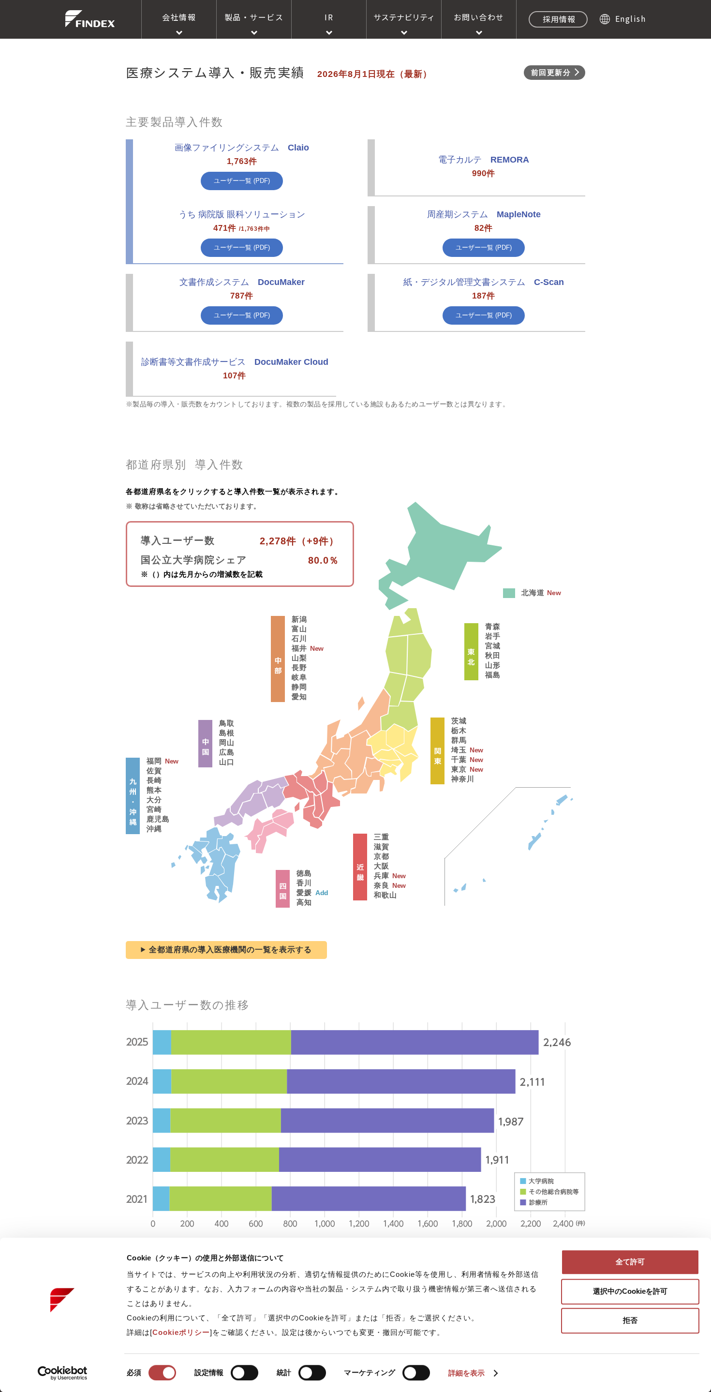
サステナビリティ (404, 17)
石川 (299, 638)
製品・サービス (254, 17)
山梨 (299, 658)
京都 (381, 856)
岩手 (493, 636)
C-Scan (483, 282)
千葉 (459, 759)
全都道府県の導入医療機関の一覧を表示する (230, 949)
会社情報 (179, 17)
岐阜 (299, 677)
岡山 (227, 742)
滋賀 (381, 846)
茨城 (459, 721)
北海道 (532, 592)
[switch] (244, 1372)
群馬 (459, 740)
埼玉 (459, 750)
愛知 (299, 696)
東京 (459, 769)
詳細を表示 (466, 1373)
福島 (493, 675)
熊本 (154, 790)
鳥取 (227, 723)
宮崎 (154, 809)
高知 (304, 902)
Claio (242, 147)
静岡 (299, 687)
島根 (227, 733)
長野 (299, 667)
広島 (227, 752)
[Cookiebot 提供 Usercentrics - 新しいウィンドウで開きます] (62, 1373)
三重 (381, 837)
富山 (299, 629)
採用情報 (559, 19)
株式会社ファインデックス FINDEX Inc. (90, 18)
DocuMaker (242, 282)
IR (329, 17)
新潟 (299, 619)
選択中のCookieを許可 (630, 1291)
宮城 (493, 646)
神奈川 (462, 779)
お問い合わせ (479, 17)
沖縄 (154, 828)
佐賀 (154, 770)
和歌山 (385, 895)
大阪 (381, 866)
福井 (299, 648)
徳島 (304, 873)
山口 (227, 762)
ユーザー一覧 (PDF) (242, 180)
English (630, 18)
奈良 (381, 885)
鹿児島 (158, 819)
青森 (493, 626)
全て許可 (630, 1261)
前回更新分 (551, 72)
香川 (304, 883)
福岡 (154, 761)
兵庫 (381, 875)
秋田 (493, 655)
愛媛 (304, 892)
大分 (154, 799)
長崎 (154, 780)
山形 (493, 665)
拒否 (630, 1320)
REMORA (483, 160)
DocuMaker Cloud (234, 362)
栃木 (459, 730)
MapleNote (484, 214)
